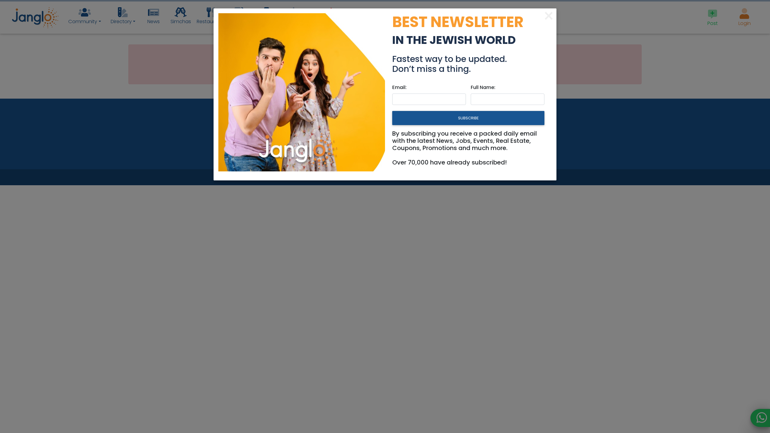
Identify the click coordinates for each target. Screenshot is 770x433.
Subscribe (468, 118)
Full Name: (483, 87)
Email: (399, 87)
